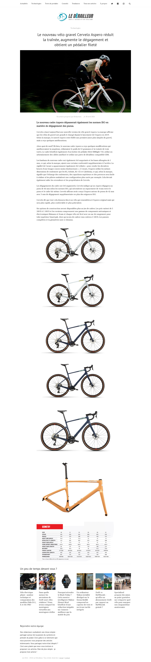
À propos (103, 3)
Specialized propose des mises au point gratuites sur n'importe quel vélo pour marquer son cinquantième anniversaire (122, 599)
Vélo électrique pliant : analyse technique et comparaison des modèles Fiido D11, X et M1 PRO (28, 598)
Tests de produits (51, 3)
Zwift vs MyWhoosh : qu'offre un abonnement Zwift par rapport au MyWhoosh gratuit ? (104, 599)
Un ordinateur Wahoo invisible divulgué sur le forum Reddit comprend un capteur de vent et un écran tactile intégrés (84, 601)
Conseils (65, 3)
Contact (67, 658)
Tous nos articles (90, 3)
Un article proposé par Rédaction (69, 116)
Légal (61, 658)
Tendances (76, 3)
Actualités (24, 3)
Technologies (36, 3)
